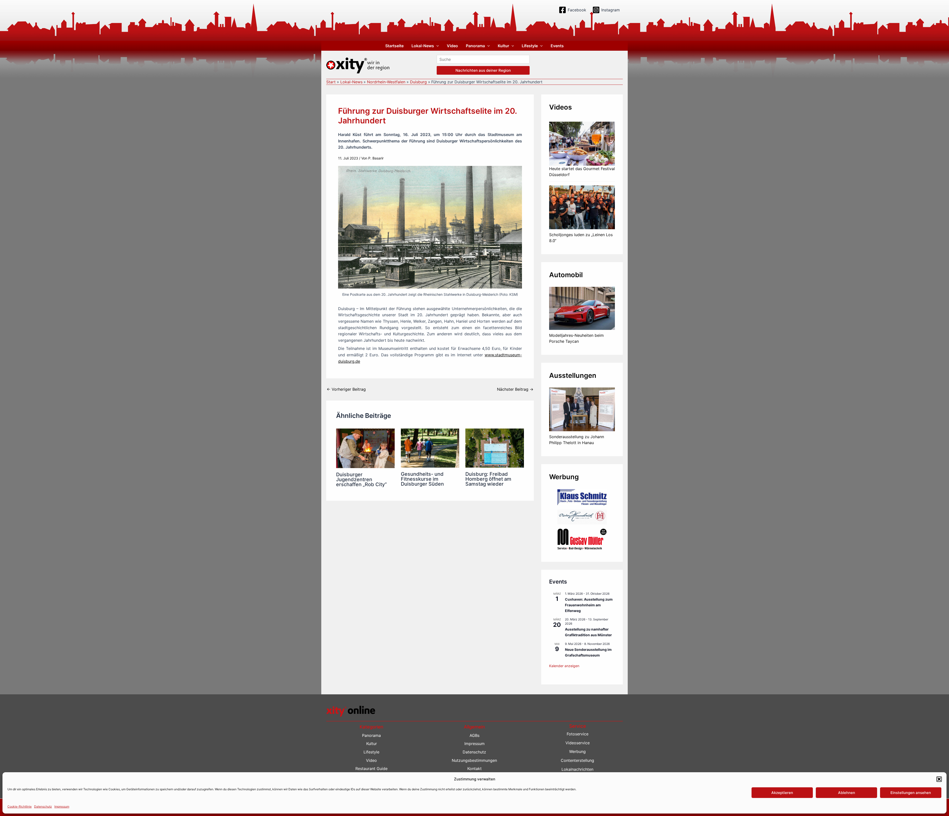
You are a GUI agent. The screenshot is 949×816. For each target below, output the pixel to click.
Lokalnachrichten (577, 769)
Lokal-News (422, 45)
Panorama (475, 45)
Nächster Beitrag (515, 389)
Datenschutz (43, 806)
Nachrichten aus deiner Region (483, 70)
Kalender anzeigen (564, 666)
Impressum (61, 806)
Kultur (503, 45)
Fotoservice (577, 733)
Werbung (577, 751)
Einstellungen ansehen (910, 792)
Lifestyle (530, 45)
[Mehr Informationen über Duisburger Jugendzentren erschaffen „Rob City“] (365, 448)
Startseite (394, 45)
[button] (939, 779)
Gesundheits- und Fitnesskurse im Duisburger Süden (422, 479)
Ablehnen (846, 792)
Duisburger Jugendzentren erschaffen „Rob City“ (361, 479)
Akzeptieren (782, 792)
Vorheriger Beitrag (346, 389)
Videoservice (577, 742)
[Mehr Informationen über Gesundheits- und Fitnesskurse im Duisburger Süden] (430, 447)
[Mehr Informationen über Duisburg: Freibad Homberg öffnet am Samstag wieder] (494, 447)
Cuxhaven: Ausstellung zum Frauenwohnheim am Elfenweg (589, 604)
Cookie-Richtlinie (19, 806)
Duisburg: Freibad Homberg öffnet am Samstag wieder (488, 479)
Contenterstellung (577, 760)
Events (557, 45)
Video (452, 45)
